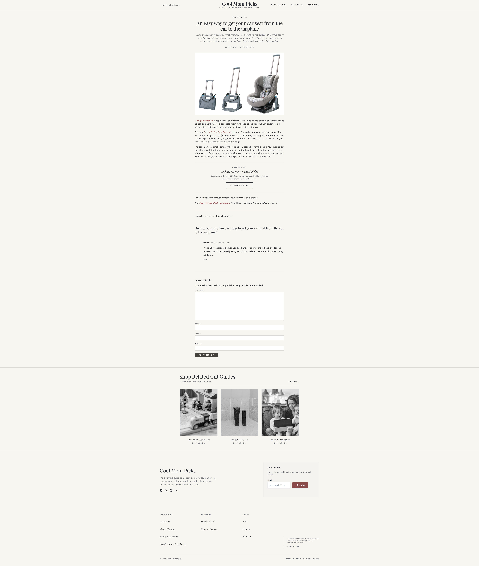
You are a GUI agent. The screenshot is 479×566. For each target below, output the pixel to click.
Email (197, 333)
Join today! (300, 485)
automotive (199, 216)
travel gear (228, 216)
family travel (218, 216)
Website (198, 344)
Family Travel (239, 17)
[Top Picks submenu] (318, 5)
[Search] (163, 5)
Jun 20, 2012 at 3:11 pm (221, 243)
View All (294, 381)
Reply (205, 260)
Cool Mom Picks (239, 3)
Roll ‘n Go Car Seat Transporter (219, 132)
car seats (208, 216)
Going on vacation (204, 120)
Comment (199, 290)
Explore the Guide (241, 186)
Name (198, 323)
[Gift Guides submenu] (303, 5)
